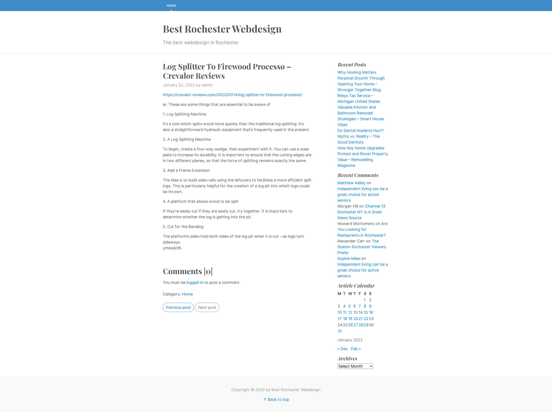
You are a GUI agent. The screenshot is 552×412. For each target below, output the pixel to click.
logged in (195, 282)
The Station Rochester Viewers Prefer (361, 247)
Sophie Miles (348, 258)
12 (350, 312)
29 (366, 325)
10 (340, 312)
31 (340, 331)
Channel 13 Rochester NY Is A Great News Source (361, 212)
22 (366, 318)
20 (355, 318)
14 (361, 312)
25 (345, 325)
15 (366, 312)
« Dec (342, 348)
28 (361, 325)
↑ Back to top (276, 399)
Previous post (178, 307)
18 (345, 318)
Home (171, 5)
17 (340, 318)
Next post (207, 307)
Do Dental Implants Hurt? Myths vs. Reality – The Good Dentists (360, 136)
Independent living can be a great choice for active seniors (362, 194)
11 (345, 312)
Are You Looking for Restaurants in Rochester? (362, 229)
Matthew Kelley (351, 183)
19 (350, 318)
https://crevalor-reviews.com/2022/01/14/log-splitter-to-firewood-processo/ (232, 94)
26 (350, 325)
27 (355, 325)
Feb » (356, 348)
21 (361, 318)
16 (371, 312)
